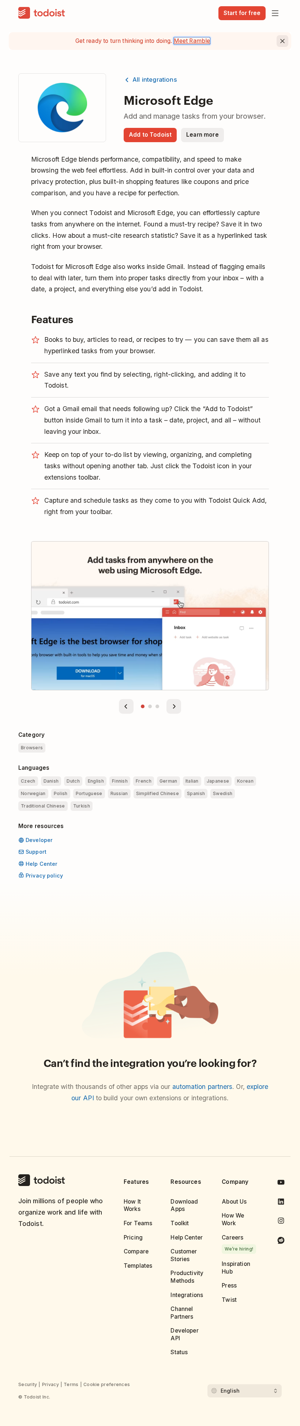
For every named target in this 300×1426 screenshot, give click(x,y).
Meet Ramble (192, 40)
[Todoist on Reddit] (281, 1241)
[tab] (142, 706)
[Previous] (126, 706)
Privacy (50, 1384)
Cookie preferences (106, 1384)
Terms (71, 1384)
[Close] (282, 41)
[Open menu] (275, 13)
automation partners (202, 1086)
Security (27, 1384)
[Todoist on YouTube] (281, 1183)
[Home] (41, 13)
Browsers (32, 747)
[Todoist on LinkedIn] (281, 1203)
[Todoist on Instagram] (281, 1222)
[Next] (173, 706)
